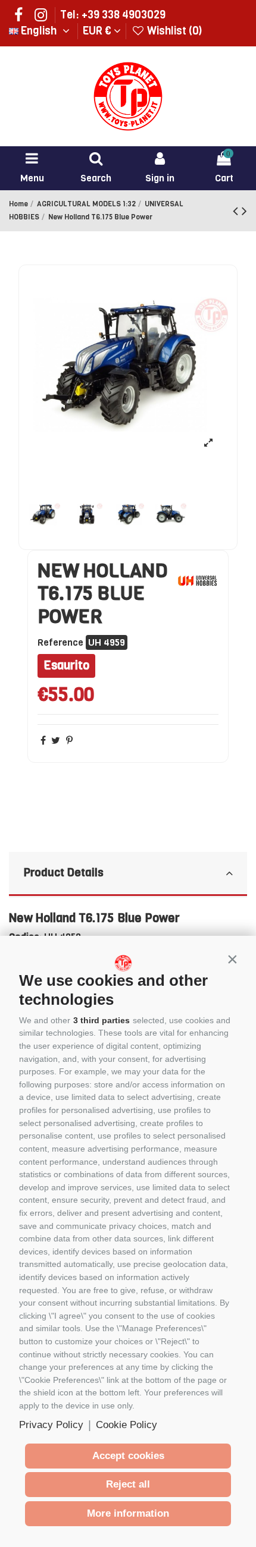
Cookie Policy (126, 1424)
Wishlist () (173, 31)
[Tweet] (55, 740)
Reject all (128, 1484)
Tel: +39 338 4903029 (113, 15)
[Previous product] (237, 211)
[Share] (43, 740)
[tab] (128, 874)
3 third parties (101, 1020)
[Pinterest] (69, 740)
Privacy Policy (51, 1424)
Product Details (63, 872)
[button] (232, 959)
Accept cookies (128, 1455)
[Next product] (244, 211)
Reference (60, 642)
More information (128, 1513)
